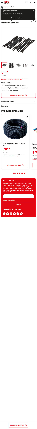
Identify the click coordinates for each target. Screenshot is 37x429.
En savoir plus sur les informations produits (18, 101)
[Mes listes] (26, 2)
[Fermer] (33, 10)
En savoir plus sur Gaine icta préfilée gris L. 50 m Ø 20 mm (15, 141)
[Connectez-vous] (30, 2)
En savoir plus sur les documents (18, 106)
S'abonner (18, 204)
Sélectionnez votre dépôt (17, 95)
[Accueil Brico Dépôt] (6, 2)
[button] (14, 173)
